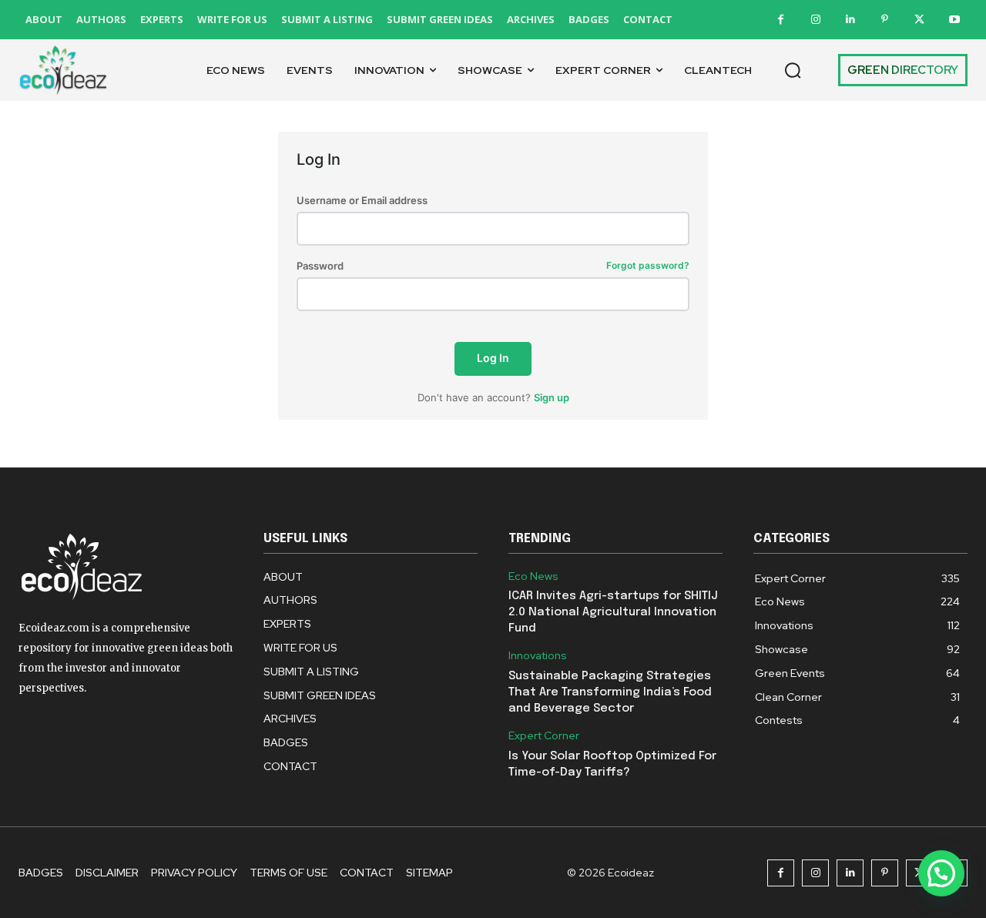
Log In (493, 357)
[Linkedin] (850, 19)
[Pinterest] (884, 19)
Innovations (537, 655)
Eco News (533, 576)
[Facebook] (780, 19)
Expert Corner (543, 735)
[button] (792, 70)
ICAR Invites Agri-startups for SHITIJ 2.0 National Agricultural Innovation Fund (613, 612)
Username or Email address (362, 201)
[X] (919, 19)
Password (493, 266)
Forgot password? (647, 266)
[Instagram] (815, 19)
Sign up (551, 397)
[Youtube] (954, 19)
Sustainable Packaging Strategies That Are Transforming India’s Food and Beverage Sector (610, 692)
